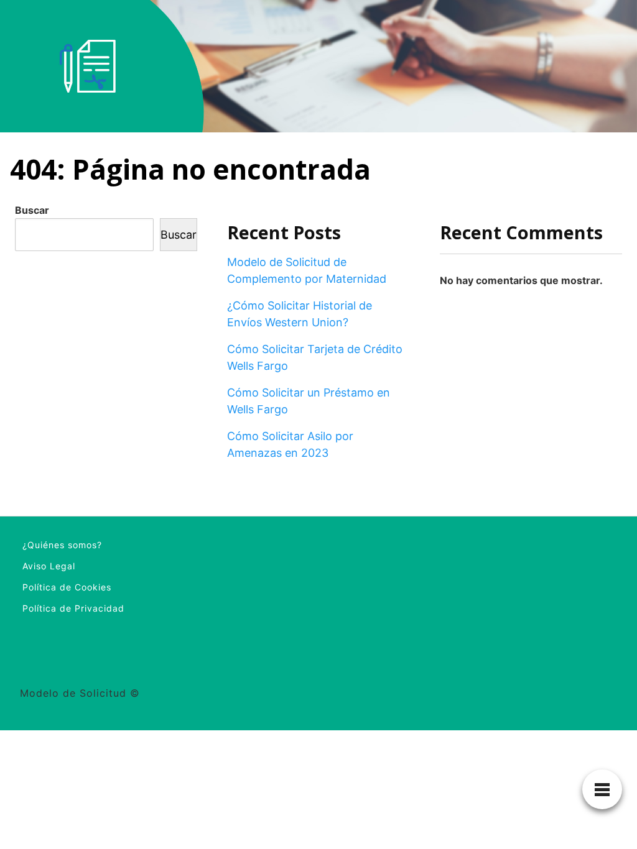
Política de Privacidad (73, 608)
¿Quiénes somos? (62, 544)
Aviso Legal (48, 566)
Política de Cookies (66, 587)
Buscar (32, 210)
